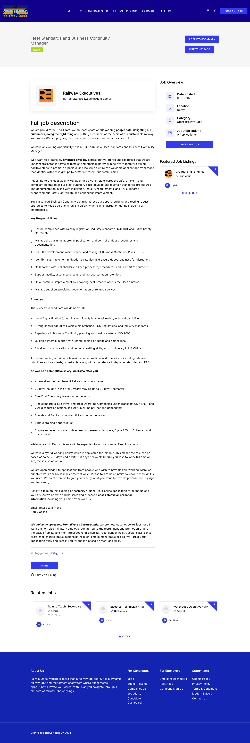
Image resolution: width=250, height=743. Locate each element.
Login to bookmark (202, 39)
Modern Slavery (202, 693)
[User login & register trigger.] (215, 11)
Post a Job (232, 11)
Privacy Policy (201, 683)
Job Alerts (134, 693)
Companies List (137, 688)
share (44, 565)
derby (53, 553)
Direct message (199, 49)
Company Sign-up (171, 688)
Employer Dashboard (173, 678)
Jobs (131, 678)
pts (61, 553)
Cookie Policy (201, 678)
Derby (181, 110)
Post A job (166, 683)
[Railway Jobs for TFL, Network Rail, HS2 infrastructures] (15, 10)
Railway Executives (81, 93)
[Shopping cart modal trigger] (208, 11)
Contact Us (199, 698)
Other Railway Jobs (189, 121)
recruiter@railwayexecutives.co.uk (90, 98)
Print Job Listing (45, 575)
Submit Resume (137, 683)
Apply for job (189, 144)
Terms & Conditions (204, 688)
